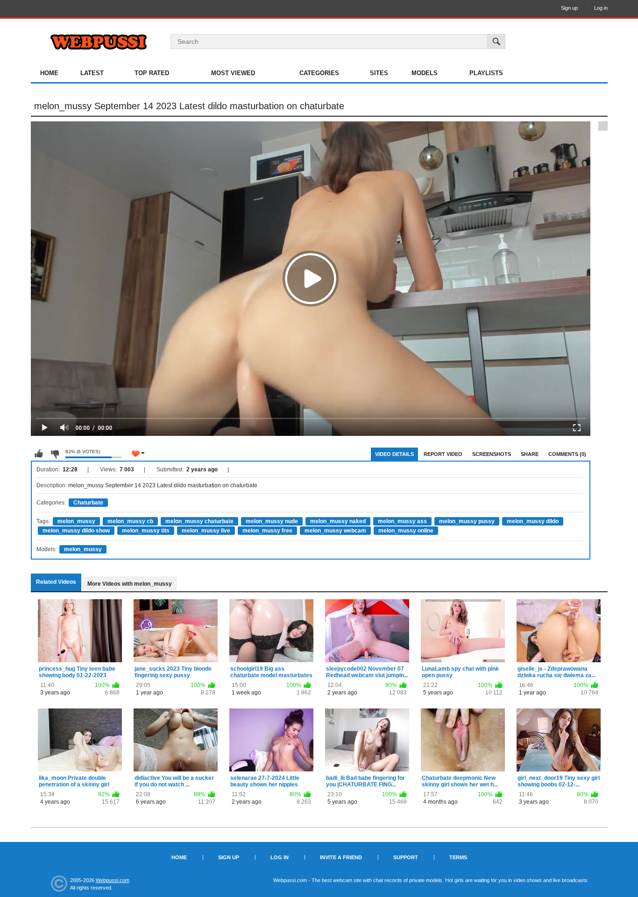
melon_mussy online (405, 530)
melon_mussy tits (146, 530)
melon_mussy (76, 521)
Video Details (394, 454)
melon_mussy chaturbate (199, 521)
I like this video (39, 454)
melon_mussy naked (338, 521)
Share (530, 454)
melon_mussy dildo (533, 521)
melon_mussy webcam (335, 530)
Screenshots (491, 454)
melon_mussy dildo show (76, 530)
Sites (379, 73)
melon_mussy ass (402, 521)
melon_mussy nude (272, 521)
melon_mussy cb (130, 521)
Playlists (486, 73)
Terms (458, 857)
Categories (319, 73)
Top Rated (152, 73)
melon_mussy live (206, 530)
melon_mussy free (267, 530)
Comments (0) (567, 454)
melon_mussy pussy (467, 521)
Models (424, 73)
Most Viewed (233, 73)
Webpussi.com (112, 880)
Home (49, 73)
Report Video (443, 454)
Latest (92, 73)
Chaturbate (88, 502)
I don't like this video (55, 454)
